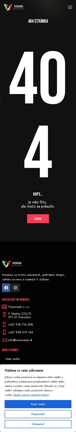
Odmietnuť (38, 424)
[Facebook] (6, 288)
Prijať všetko (38, 404)
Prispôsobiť (38, 414)
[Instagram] (15, 288)
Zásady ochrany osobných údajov (31, 395)
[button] (70, 7)
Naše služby (13, 359)
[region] (38, 398)
